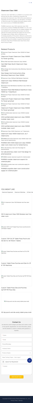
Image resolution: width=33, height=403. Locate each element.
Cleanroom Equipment (7, 192)
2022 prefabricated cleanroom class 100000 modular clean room (15, 118)
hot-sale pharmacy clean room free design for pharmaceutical (16, 153)
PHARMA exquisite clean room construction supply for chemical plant (15, 169)
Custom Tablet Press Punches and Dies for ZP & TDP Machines (16, 264)
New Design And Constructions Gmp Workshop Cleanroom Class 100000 (13, 74)
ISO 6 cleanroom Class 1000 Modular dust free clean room (16, 215)
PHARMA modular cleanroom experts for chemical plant (14, 160)
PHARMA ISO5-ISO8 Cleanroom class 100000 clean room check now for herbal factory (16, 144)
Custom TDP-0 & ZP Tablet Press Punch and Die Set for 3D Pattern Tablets (15, 240)
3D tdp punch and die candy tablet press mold (16, 312)
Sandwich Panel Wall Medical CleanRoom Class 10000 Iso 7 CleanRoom (16, 91)
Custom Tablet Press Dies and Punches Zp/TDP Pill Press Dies (14, 289)
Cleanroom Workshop (20, 192)
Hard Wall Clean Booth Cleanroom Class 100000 (14, 65)
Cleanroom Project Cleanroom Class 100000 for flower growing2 (15, 109)
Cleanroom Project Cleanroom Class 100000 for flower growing (15, 57)
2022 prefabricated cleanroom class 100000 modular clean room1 (15, 127)
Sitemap (20, 400)
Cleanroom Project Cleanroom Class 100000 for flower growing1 (15, 100)
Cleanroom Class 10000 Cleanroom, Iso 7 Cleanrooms (14, 135)
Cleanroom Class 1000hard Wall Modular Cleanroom (14, 82)
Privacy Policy (14, 400)
